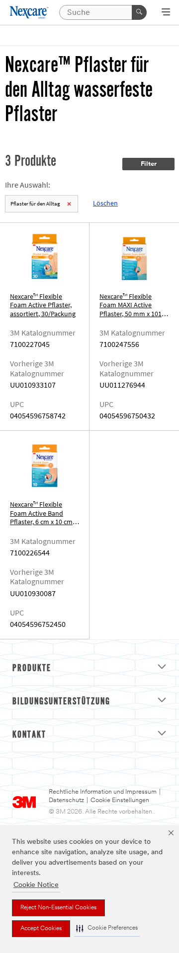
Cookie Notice (36, 885)
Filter (149, 164)
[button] (107, 928)
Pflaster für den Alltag (35, 203)
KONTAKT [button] (29, 735)
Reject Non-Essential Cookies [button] (58, 908)
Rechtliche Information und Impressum (103, 792)
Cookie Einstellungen (119, 800)
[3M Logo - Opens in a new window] (29, 12)
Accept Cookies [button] (41, 929)
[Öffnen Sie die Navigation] (166, 13)
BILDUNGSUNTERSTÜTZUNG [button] (61, 702)
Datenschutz (66, 800)
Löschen (105, 203)
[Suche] (139, 12)
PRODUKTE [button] (31, 669)
